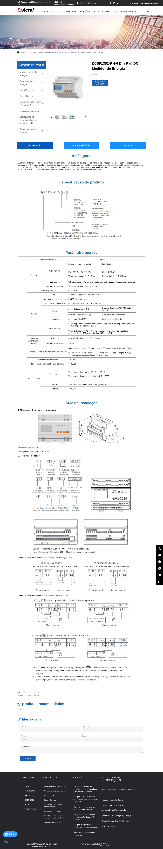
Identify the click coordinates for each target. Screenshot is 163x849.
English (130, 3)
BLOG (96, 11)
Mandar (27, 758)
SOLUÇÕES (84, 11)
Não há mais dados (32, 692)
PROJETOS (71, 11)
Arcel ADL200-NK (31, 695)
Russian (154, 3)
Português (146, 3)
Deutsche (137, 3)
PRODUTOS (56, 11)
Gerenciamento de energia (50, 52)
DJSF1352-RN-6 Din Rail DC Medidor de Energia (83, 52)
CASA (45, 11)
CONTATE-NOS (109, 11)
